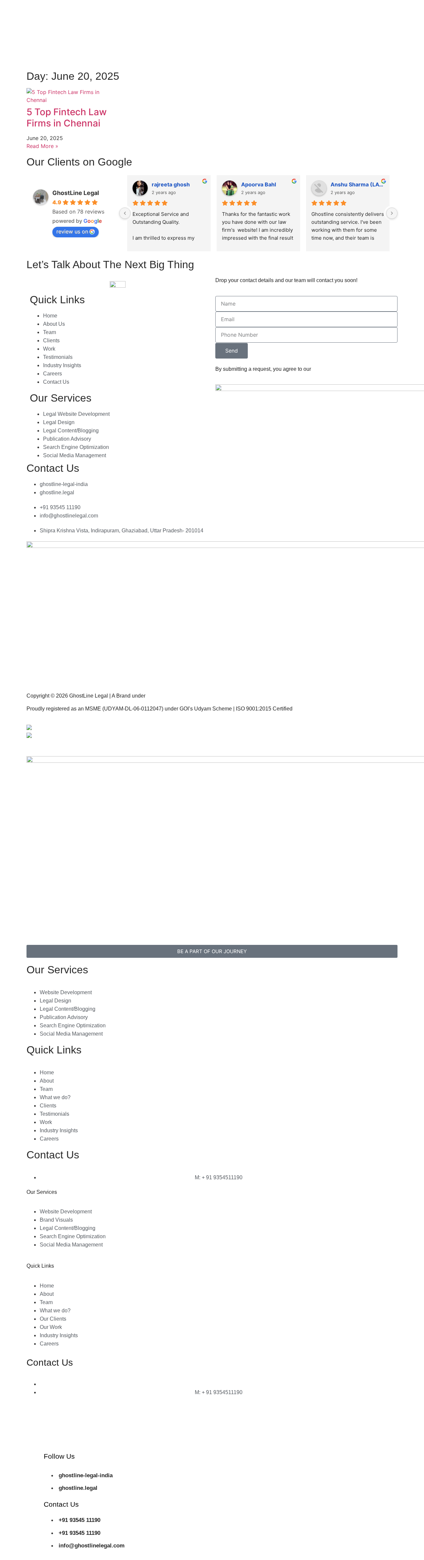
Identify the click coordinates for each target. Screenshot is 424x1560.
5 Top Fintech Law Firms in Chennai (66, 117)
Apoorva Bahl (258, 184)
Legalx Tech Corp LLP (173, 696)
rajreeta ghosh (171, 184)
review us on (72, 231)
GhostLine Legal (75, 192)
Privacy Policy (232, 728)
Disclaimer (227, 740)
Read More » (42, 146)
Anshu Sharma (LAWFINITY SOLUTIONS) (357, 184)
